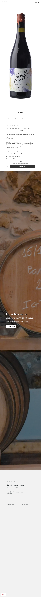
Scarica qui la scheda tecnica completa (13, 158)
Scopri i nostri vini (11, 326)
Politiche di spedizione (24, 504)
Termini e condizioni (10, 504)
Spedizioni (19, 163)
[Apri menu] (38, 2)
